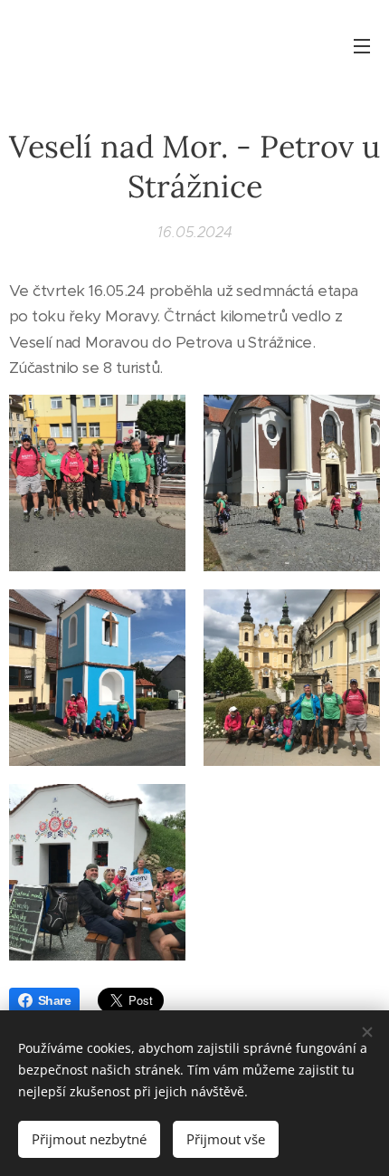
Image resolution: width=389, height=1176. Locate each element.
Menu (362, 45)
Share (54, 1000)
